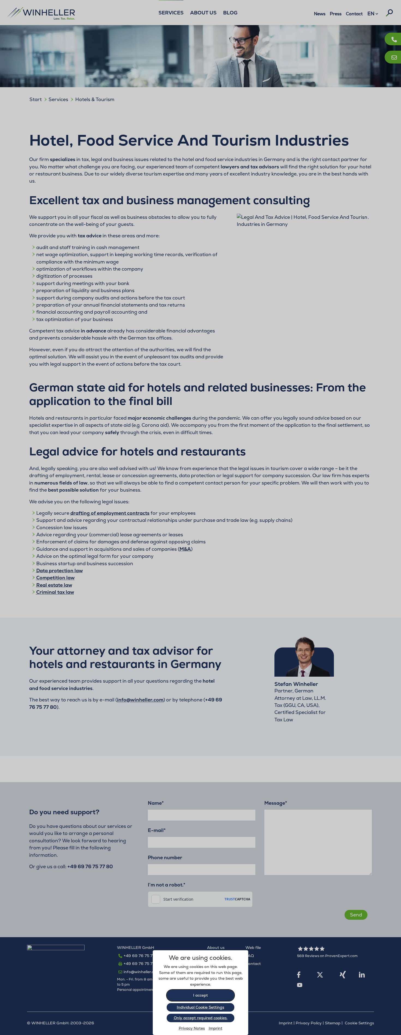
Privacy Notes (192, 1028)
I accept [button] (200, 995)
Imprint (215, 1028)
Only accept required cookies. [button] (201, 1017)
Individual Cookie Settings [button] (200, 1007)
